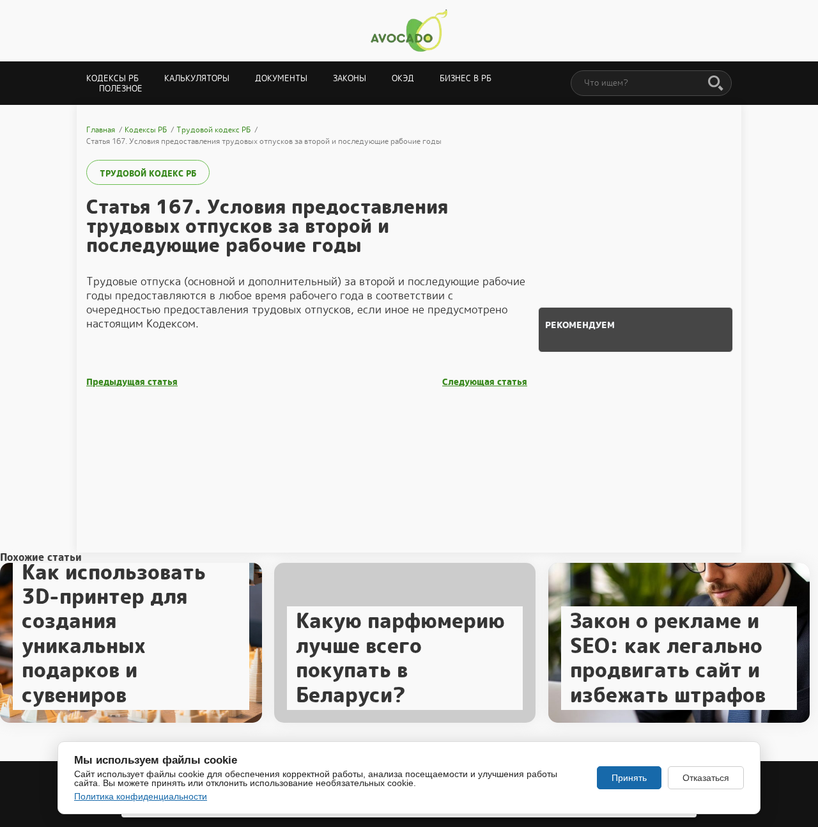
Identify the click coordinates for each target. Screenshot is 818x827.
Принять (629, 778)
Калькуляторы (196, 78)
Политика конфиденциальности (140, 796)
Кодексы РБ (112, 78)
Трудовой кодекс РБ (148, 174)
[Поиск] (715, 83)
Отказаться (706, 778)
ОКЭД (403, 78)
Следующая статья (484, 382)
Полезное (121, 89)
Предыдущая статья (132, 382)
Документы (281, 78)
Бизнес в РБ (465, 78)
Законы (349, 78)
